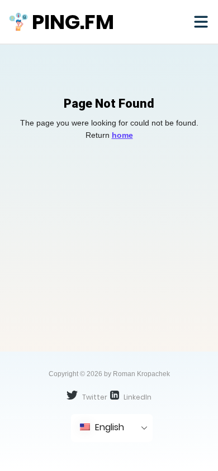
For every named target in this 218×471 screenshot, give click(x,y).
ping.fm (73, 22)
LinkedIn (136, 397)
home (122, 135)
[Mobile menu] (200, 22)
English (108, 427)
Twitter (93, 397)
